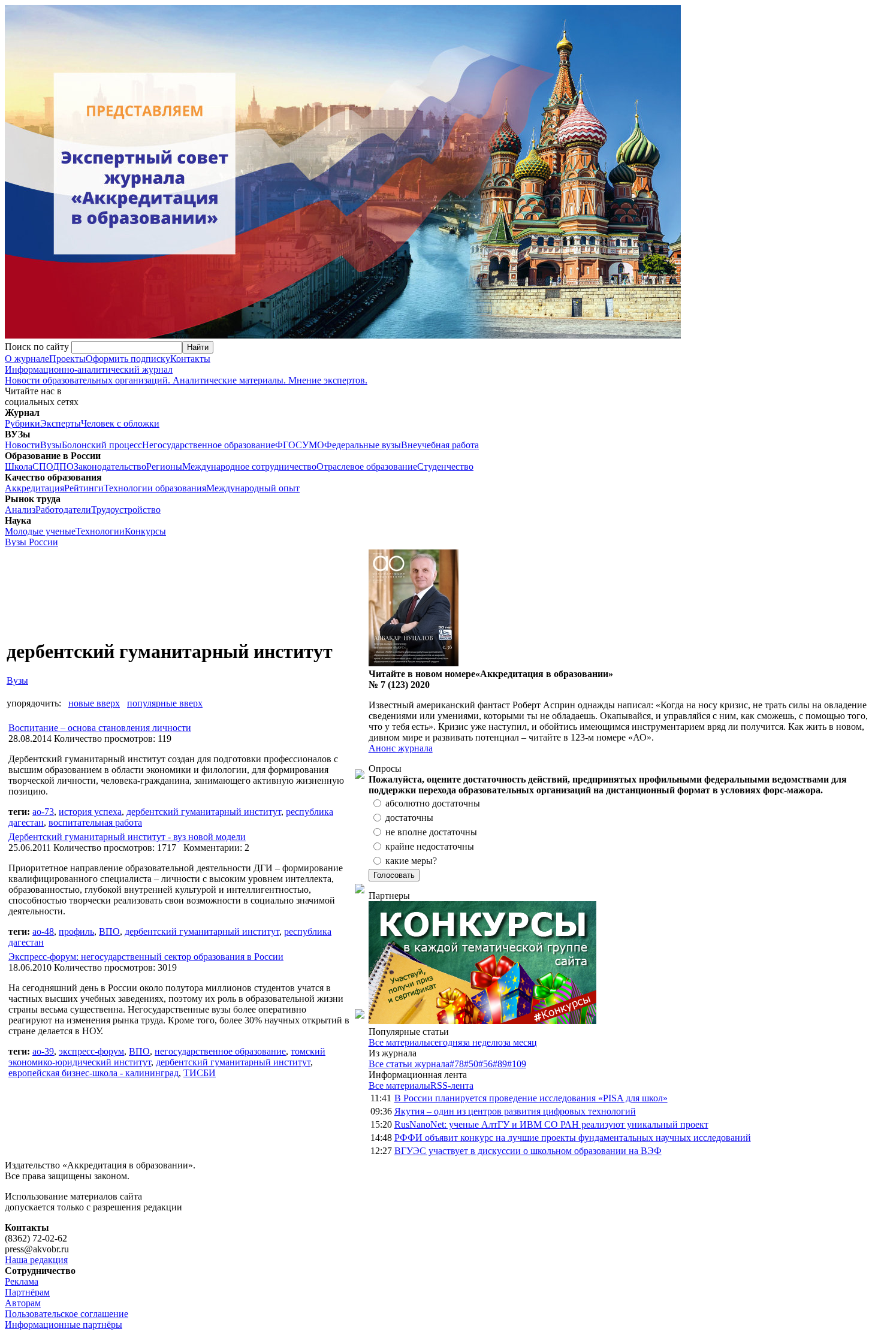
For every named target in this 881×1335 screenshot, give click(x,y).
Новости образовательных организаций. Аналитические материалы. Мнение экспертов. (186, 374)
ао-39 (43, 1051)
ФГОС (288, 445)
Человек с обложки (120, 423)
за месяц (520, 1042)
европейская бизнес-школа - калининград (93, 1073)
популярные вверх (165, 703)
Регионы (164, 466)
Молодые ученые (40, 531)
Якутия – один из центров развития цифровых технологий (515, 1111)
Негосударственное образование (208, 445)
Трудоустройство (126, 510)
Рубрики (22, 423)
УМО (313, 445)
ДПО (63, 466)
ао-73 (43, 812)
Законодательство (110, 466)
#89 (500, 1064)
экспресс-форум (91, 1051)
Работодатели (63, 510)
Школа (18, 466)
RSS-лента (451, 1085)
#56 (485, 1064)
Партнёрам (27, 1292)
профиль (76, 931)
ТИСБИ (199, 1073)
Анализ (20, 510)
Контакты (190, 359)
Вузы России (31, 542)
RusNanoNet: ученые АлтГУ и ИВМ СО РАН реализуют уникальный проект (551, 1124)
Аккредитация (34, 488)
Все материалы (399, 1042)
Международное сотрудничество (249, 466)
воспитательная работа (95, 822)
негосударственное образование (220, 1051)
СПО (42, 466)
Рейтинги (84, 488)
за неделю (482, 1042)
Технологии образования (155, 488)
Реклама (21, 1281)
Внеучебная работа (440, 445)
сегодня (446, 1042)
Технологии (100, 531)
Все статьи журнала (409, 1064)
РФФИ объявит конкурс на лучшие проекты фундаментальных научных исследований (572, 1137)
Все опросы (850, 768)
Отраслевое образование (366, 466)
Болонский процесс (102, 445)
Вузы (51, 445)
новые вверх (94, 703)
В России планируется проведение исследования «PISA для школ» (531, 1098)
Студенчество (445, 466)
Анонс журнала (401, 748)
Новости (22, 445)
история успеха (90, 812)
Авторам (23, 1303)
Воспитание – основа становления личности (99, 728)
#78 (456, 1064)
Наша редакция (36, 1260)
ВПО (109, 931)
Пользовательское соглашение (66, 1314)
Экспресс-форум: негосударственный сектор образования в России (145, 957)
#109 (516, 1064)
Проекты (67, 359)
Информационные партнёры (63, 1324)
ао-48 (43, 931)
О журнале (27, 359)
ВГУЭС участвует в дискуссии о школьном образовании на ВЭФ (528, 1151)
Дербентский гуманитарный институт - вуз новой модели (127, 837)
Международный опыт (253, 488)
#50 (471, 1064)
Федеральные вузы (362, 445)
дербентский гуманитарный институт (203, 812)
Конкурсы (145, 531)
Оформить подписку (128, 359)
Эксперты (60, 423)
